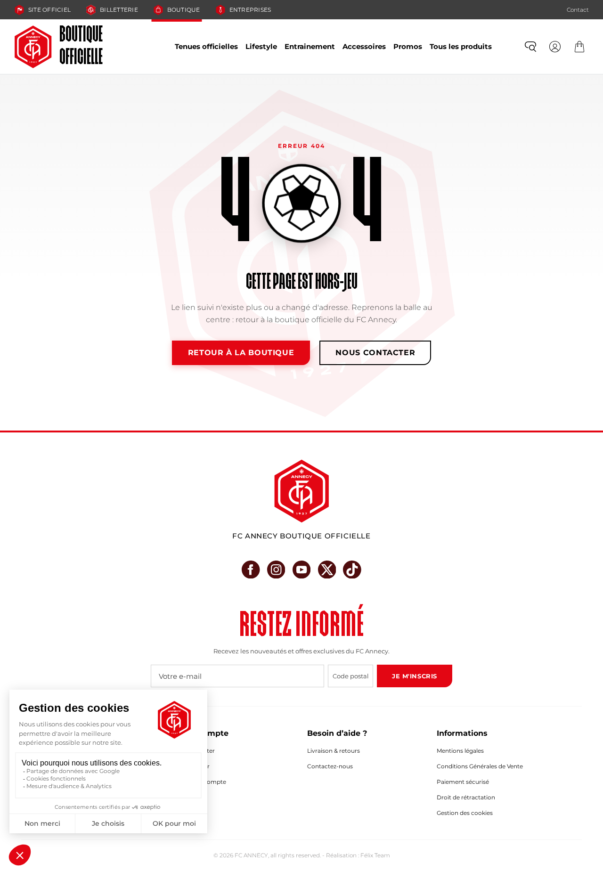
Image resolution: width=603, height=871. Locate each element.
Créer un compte (202, 781)
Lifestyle (261, 46)
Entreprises (250, 9)
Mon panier (194, 766)
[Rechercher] (530, 46)
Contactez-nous (330, 766)
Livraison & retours (333, 750)
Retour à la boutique (241, 352)
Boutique (183, 9)
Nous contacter (375, 352)
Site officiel (49, 9)
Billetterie (119, 9)
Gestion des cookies (465, 812)
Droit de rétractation (466, 797)
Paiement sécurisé (463, 781)
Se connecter (196, 750)
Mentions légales (460, 750)
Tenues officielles (206, 46)
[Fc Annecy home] (301, 491)
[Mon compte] (555, 46)
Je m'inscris (414, 676)
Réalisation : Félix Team (358, 855)
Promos (407, 46)
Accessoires (364, 46)
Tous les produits (461, 46)
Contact (578, 9)
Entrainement (310, 46)
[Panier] (579, 46)
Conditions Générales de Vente (480, 766)
